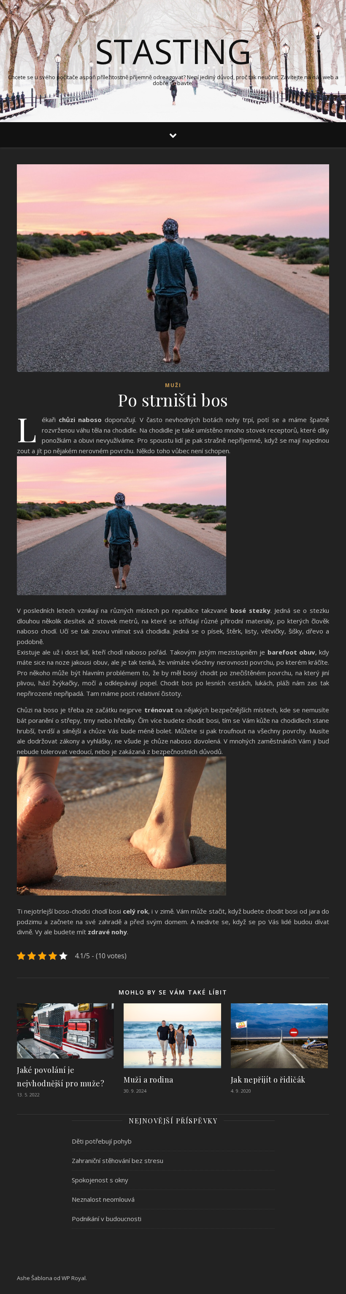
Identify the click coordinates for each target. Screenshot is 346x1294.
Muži (173, 385)
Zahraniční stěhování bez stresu (117, 1160)
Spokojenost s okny (100, 1180)
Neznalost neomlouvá (103, 1199)
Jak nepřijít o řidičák (268, 1080)
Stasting (173, 51)
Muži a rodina (148, 1080)
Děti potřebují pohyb (102, 1141)
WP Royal (74, 1278)
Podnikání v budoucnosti (106, 1218)
